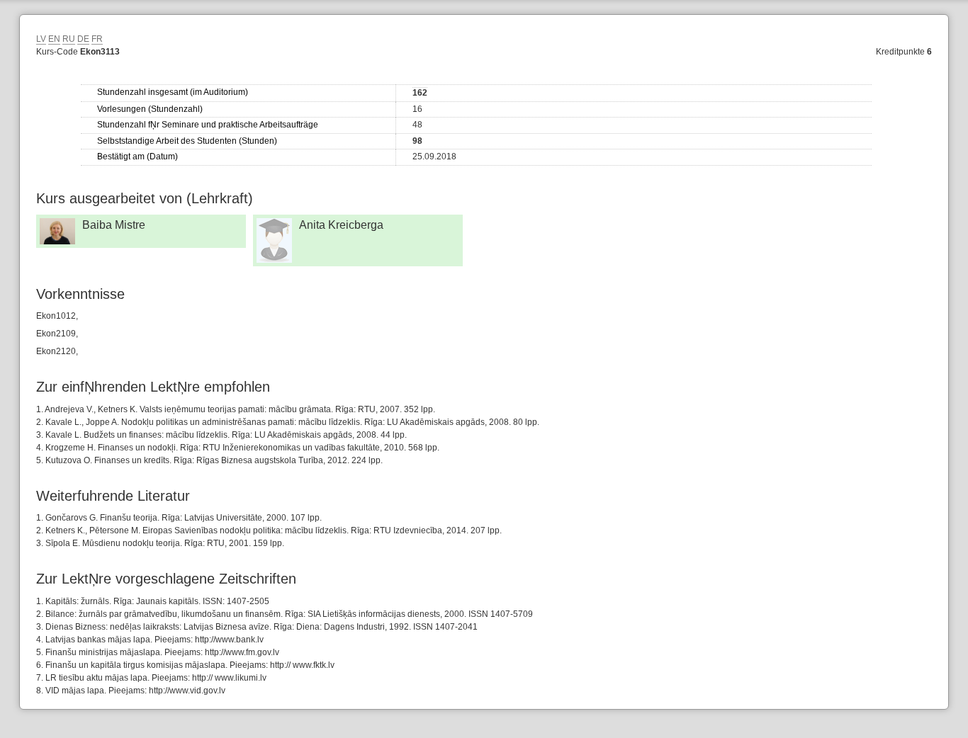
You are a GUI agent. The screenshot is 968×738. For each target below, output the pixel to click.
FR (97, 39)
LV (41, 39)
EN (54, 39)
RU (68, 39)
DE (83, 39)
